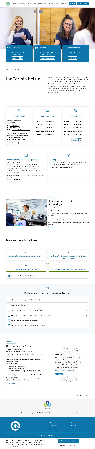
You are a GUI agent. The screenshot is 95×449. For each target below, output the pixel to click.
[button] (15, 3)
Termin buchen (83, 4)
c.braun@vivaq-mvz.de (19, 139)
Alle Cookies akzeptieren (68, 441)
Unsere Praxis (54, 426)
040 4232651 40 (15, 179)
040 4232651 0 (14, 126)
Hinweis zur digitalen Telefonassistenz (75, 140)
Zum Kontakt (11, 384)
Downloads (53, 429)
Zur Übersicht (17, 58)
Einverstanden (59, 374)
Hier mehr (73, 58)
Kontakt (72, 4)
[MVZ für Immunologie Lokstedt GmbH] (8, 3)
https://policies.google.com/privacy (64, 371)
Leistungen (74, 422)
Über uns (73, 426)
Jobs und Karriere (76, 429)
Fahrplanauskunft (12, 363)
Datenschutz (52, 435)
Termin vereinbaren (47, 58)
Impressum (42, 435)
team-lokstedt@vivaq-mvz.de (21, 130)
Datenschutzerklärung (13, 446)
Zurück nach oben (83, 395)
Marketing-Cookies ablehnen (69, 445)
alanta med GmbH (71, 413)
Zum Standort (13, 143)
